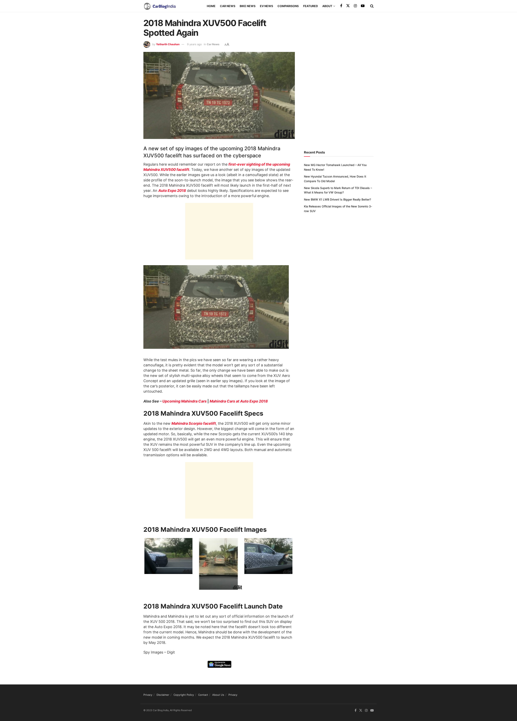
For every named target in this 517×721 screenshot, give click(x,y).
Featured (310, 6)
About (327, 6)
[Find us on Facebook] (341, 6)
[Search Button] (372, 6)
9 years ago (194, 44)
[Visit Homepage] (159, 6)
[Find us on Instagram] (355, 6)
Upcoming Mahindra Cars (184, 401)
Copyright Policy (183, 694)
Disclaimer (163, 694)
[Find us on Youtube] (363, 6)
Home (211, 6)
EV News (266, 6)
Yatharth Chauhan (168, 44)
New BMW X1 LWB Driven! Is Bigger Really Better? (337, 199)
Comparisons (288, 6)
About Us (218, 694)
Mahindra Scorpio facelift (193, 423)
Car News (227, 6)
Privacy (147, 694)
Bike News (247, 6)
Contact (203, 694)
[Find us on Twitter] (348, 5)
